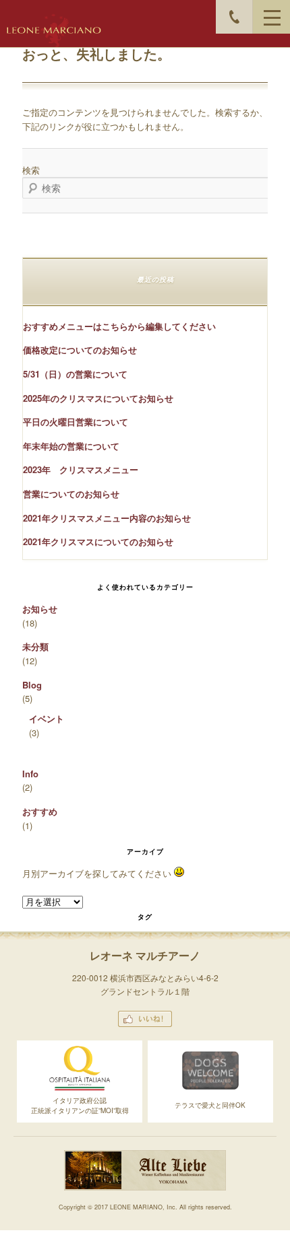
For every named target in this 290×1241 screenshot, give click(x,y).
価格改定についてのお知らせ (80, 349)
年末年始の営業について (71, 445)
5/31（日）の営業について (75, 373)
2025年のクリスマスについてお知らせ (98, 398)
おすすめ (39, 811)
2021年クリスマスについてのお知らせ (98, 541)
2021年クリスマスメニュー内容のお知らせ (107, 517)
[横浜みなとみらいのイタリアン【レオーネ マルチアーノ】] (54, 30)
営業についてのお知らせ (71, 493)
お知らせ (39, 608)
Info (30, 773)
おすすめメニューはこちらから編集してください (119, 326)
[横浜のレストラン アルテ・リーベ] (145, 1187)
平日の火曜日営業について (75, 421)
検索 (31, 170)
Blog (32, 684)
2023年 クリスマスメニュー (80, 469)
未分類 (35, 646)
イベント (46, 718)
